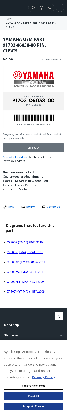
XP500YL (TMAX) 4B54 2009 (25, 282)
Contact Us (53, 207)
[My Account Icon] (41, 8)
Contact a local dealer (15, 157)
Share (11, 207)
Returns (30, 207)
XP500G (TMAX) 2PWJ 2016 (25, 242)
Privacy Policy (43, 377)
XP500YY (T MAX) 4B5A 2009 (26, 292)
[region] (33, 376)
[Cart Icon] (49, 8)
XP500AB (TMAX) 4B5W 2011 (26, 262)
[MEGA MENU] (60, 8)
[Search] (34, 8)
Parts (9, 18)
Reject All (33, 396)
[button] (33, 325)
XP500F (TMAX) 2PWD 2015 (25, 252)
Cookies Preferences (33, 385)
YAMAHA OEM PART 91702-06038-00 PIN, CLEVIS (24, 45)
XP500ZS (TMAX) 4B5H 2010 (25, 272)
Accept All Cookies (33, 406)
